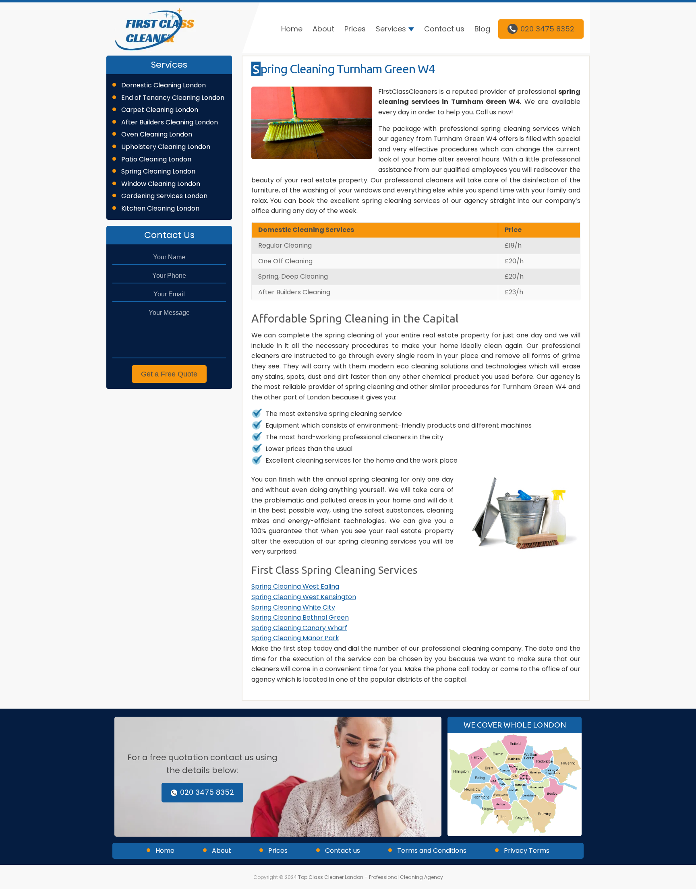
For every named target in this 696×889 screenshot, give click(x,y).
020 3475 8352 (547, 29)
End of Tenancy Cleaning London (172, 97)
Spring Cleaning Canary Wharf (299, 628)
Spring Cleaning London (158, 171)
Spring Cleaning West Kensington (303, 597)
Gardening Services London (164, 196)
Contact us (444, 29)
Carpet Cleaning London (159, 109)
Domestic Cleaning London (163, 85)
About (323, 29)
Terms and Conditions (431, 850)
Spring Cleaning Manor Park (295, 638)
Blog (482, 29)
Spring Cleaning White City (293, 607)
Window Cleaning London (160, 183)
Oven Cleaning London (156, 134)
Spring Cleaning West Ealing (295, 586)
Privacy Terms (526, 850)
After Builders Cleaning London (169, 122)
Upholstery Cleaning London (165, 146)
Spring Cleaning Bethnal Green (300, 617)
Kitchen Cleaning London (160, 208)
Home (291, 29)
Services (391, 29)
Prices (355, 29)
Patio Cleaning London (156, 159)
